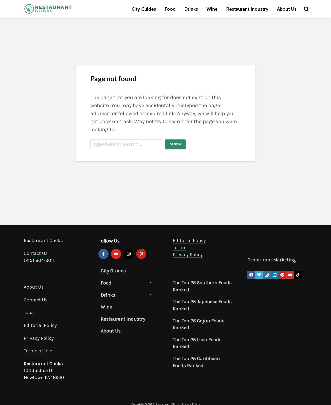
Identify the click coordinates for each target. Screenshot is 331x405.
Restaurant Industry (247, 9)
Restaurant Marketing (271, 260)
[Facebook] (103, 254)
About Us (287, 9)
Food (170, 9)
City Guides (144, 9)
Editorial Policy (40, 325)
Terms (179, 247)
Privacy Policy (39, 338)
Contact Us (35, 253)
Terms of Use (38, 351)
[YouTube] (116, 254)
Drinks (191, 9)
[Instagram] (129, 254)
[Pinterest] (141, 254)
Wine (212, 9)
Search (175, 144)
